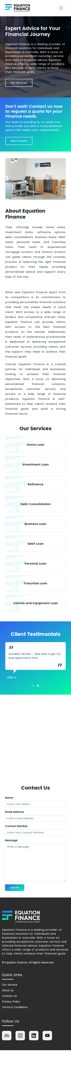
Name (9, 798)
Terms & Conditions (15, 1007)
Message (11, 840)
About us (8, 990)
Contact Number (16, 826)
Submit (14, 887)
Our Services (19, 83)
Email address (14, 812)
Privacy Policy (11, 1001)
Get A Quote (19, 141)
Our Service (9, 985)
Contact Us (9, 996)
